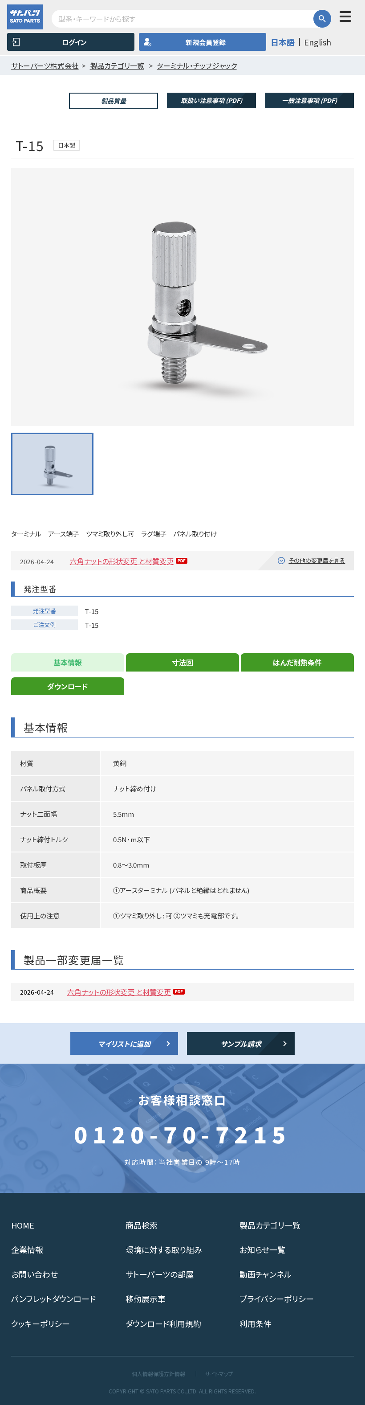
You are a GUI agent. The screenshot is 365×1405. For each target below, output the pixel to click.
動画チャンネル (265, 1274)
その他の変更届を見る (316, 560)
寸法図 (182, 662)
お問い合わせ (34, 1274)
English (317, 42)
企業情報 (27, 1249)
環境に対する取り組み (164, 1249)
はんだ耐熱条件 (297, 662)
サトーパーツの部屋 (160, 1274)
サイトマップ (219, 1373)
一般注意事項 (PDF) (309, 100)
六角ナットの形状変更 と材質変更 (122, 561)
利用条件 (255, 1323)
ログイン (74, 42)
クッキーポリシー (40, 1323)
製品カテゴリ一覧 (269, 1225)
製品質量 (113, 100)
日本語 (283, 42)
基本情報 (67, 662)
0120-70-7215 (182, 1133)
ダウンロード (67, 686)
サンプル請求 (240, 1043)
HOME (22, 1225)
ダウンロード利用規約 (163, 1323)
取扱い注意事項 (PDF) (211, 100)
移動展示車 (146, 1298)
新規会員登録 (206, 42)
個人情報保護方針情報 (158, 1373)
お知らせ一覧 (262, 1249)
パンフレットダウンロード (53, 1298)
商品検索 (142, 1225)
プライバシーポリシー (276, 1298)
